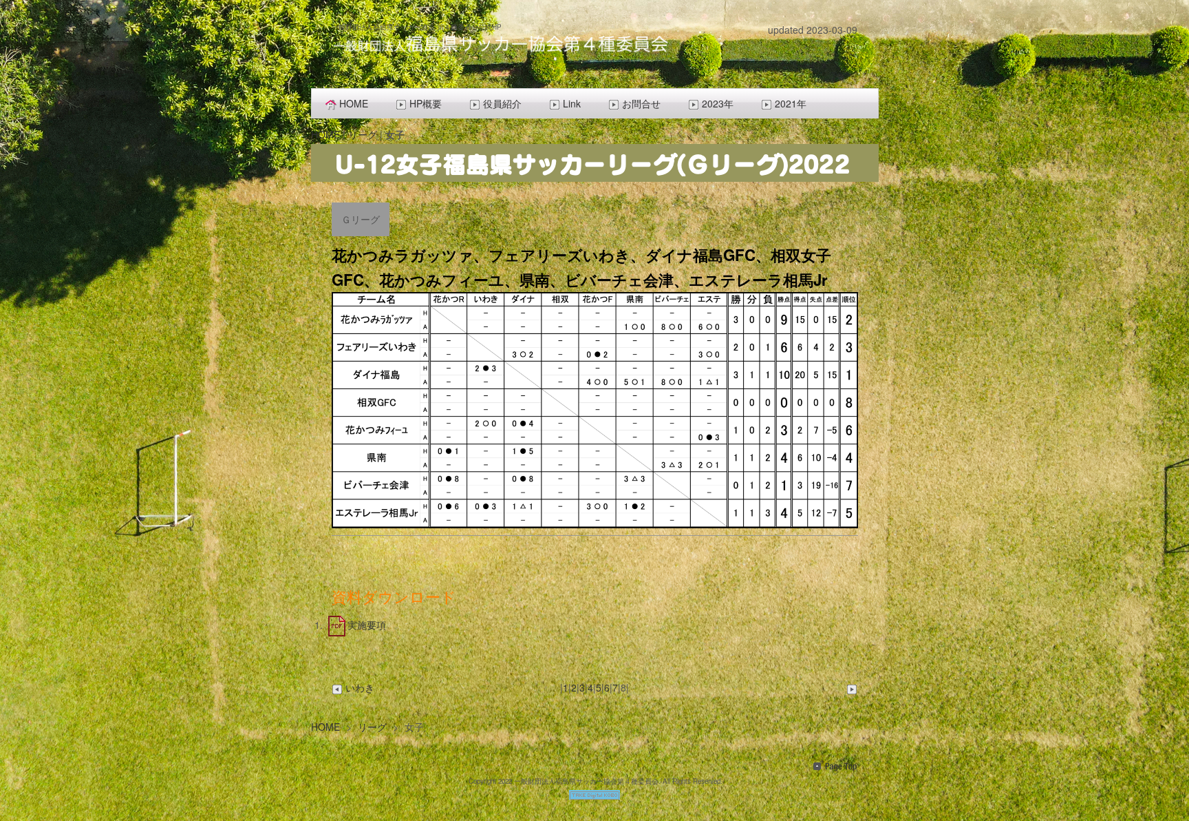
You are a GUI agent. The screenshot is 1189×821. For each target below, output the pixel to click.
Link (572, 103)
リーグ (362, 134)
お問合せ (641, 103)
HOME (353, 103)
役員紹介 (502, 103)
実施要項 (366, 625)
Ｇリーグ (360, 219)
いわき (359, 687)
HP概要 (425, 103)
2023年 (717, 103)
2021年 (790, 103)
